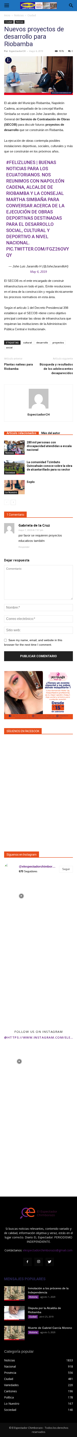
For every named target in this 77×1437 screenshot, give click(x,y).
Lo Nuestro (11, 492)
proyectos (58, 342)
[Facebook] (27, 1262)
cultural (27, 342)
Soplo (31, 482)
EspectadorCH (17, 51)
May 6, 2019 (38, 271)
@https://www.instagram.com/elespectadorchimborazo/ (38, 1037)
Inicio (7, 15)
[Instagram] (38, 1262)
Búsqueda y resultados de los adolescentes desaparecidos (56, 369)
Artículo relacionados (21, 433)
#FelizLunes (20, 162)
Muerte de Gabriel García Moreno (50, 1327)
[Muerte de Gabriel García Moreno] (14, 1333)
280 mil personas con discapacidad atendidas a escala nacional (49, 446)
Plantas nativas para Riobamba (18, 367)
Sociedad (10, 472)
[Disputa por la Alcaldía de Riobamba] (14, 1313)
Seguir (66, 869)
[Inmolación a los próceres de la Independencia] (14, 1293)
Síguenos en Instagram (22, 854)
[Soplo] (14, 487)
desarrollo (42, 342)
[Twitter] (50, 1262)
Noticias (19, 15)
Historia (33, 1296)
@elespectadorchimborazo (37, 866)
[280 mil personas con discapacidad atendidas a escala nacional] (14, 447)
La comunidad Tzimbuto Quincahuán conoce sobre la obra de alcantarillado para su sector (49, 465)
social (9, 347)
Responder (24, 547)
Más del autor (50, 433)
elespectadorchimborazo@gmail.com (47, 1250)
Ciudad (32, 15)
